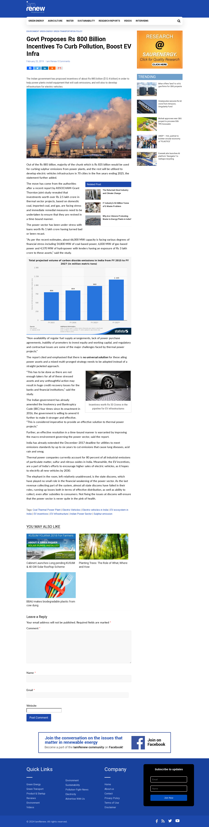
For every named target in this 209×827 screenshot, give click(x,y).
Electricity (70, 794)
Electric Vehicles (71, 509)
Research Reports (109, 21)
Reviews (31, 798)
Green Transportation (65, 31)
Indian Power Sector (81, 513)
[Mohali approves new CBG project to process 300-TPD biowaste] (147, 119)
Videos (128, 21)
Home (107, 784)
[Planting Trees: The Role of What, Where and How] (103, 535)
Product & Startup (35, 793)
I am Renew (51, 61)
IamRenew (40, 821)
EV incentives (41, 513)
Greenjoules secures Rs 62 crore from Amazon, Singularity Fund (170, 104)
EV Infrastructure (59, 513)
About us (109, 789)
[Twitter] (37, 68)
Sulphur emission (103, 513)
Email (30, 690)
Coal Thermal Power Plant (46, 509)
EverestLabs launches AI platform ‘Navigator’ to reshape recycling (169, 156)
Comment (33, 628)
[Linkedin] (44, 68)
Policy (79, 31)
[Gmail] (59, 68)
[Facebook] (30, 68)
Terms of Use (111, 802)
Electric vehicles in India (95, 509)
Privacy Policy (112, 798)
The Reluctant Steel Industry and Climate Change (115, 191)
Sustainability (86, 21)
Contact (108, 793)
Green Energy (36, 21)
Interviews (142, 21)
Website (31, 705)
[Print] (52, 68)
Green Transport (34, 789)
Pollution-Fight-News (76, 789)
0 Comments (64, 61)
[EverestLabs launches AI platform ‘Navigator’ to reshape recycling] (147, 153)
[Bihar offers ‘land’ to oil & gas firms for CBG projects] (147, 84)
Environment (32, 31)
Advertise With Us (75, 798)
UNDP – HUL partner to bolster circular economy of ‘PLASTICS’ (169, 139)
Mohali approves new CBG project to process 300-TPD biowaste (170, 121)
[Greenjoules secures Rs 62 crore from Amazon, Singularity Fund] (147, 101)
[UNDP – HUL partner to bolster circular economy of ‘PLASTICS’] (147, 136)
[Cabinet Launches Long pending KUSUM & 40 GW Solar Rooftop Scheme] (51, 535)
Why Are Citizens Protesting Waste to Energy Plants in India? (117, 217)
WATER (70, 21)
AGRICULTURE (55, 21)
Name (31, 673)
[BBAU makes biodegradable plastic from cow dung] (51, 574)
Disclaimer (110, 807)
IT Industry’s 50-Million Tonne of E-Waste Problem (116, 204)
